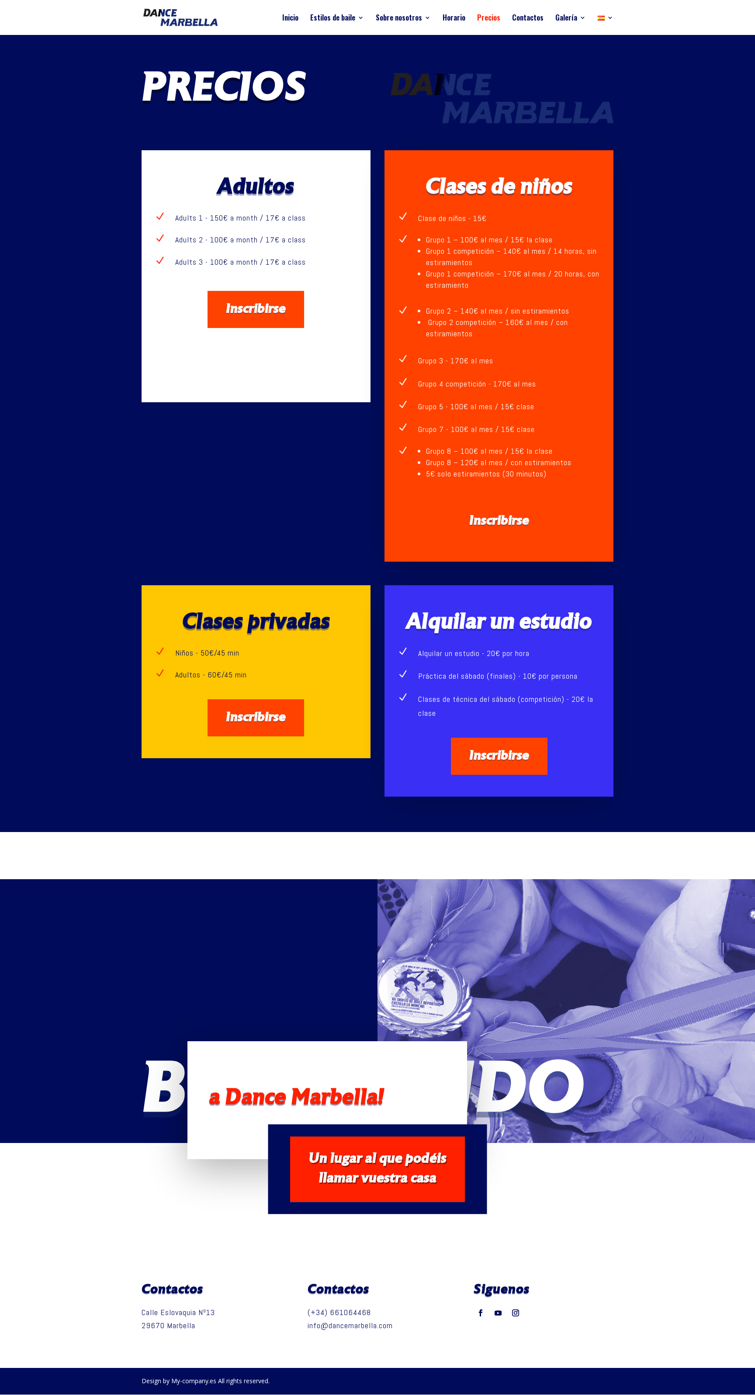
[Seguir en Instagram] (516, 1313)
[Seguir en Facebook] (481, 1313)
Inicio (290, 18)
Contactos (528, 18)
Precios (488, 18)
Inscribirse (256, 309)
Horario (454, 18)
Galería (566, 18)
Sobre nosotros (399, 18)
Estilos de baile (332, 18)
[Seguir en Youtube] (498, 1313)
